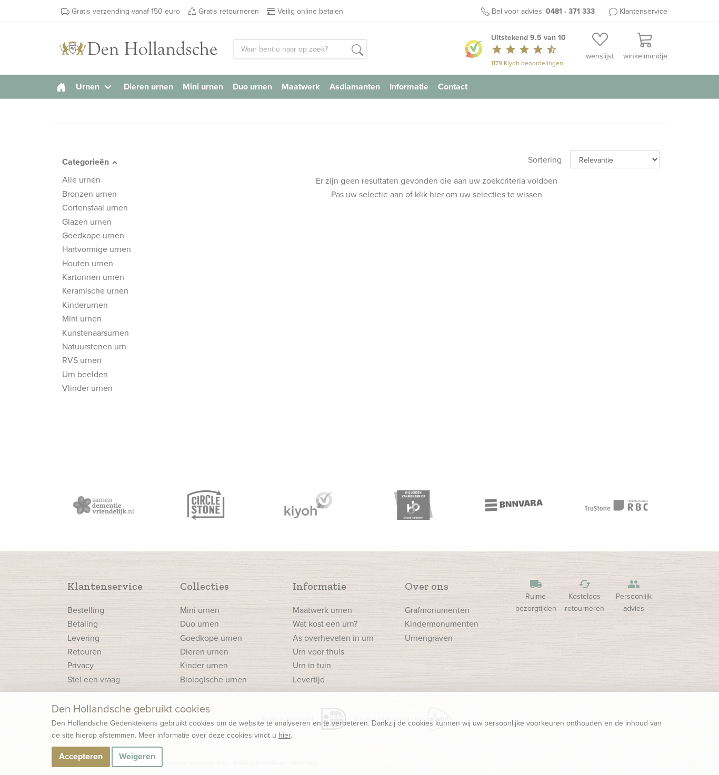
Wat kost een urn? (325, 623)
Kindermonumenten (441, 623)
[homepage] (61, 86)
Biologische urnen (213, 679)
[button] (357, 50)
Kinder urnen (204, 665)
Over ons (426, 586)
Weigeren (137, 756)
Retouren (84, 651)
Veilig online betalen (310, 11)
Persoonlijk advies (634, 595)
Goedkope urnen (211, 637)
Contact (452, 86)
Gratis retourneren (228, 11)
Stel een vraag (93, 679)
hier (284, 735)
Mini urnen (203, 86)
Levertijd (309, 679)
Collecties (204, 586)
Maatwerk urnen (322, 610)
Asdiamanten (354, 86)
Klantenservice (643, 11)
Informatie (409, 86)
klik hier (429, 194)
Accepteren (81, 756)
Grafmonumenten (437, 610)
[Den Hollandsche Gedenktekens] (138, 48)
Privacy (80, 665)
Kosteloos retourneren (584, 595)
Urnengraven (429, 637)
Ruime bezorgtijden (535, 595)
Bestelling (85, 610)
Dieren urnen (148, 86)
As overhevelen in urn (333, 637)
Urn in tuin (312, 665)
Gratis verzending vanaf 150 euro (126, 11)
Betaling (82, 623)
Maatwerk (301, 86)
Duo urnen (252, 86)
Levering (83, 637)
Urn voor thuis (318, 651)
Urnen (95, 86)
